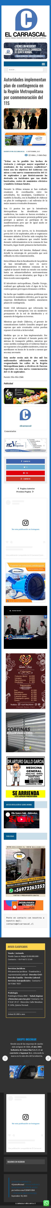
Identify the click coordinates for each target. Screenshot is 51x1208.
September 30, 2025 (19, 1196)
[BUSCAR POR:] (25, 69)
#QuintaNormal (18, 1184)
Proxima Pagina (23, 491)
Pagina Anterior (27, 488)
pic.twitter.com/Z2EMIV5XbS (23, 1190)
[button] (5, 1058)
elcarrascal (19, 151)
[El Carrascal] (25, 24)
